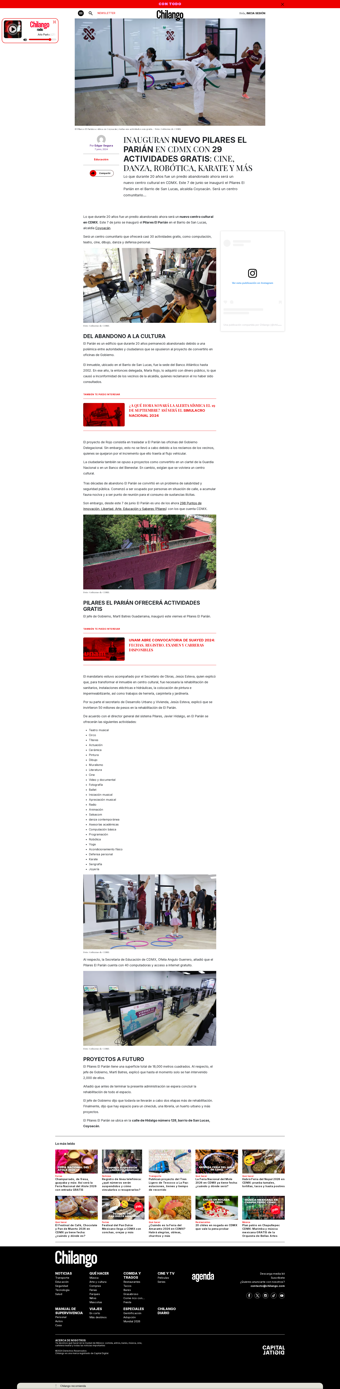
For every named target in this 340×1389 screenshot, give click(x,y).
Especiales (133, 1309)
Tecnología (62, 1290)
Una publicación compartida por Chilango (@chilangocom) (256, 324)
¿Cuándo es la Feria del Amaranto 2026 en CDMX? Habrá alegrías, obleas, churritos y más (167, 1231)
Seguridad (61, 1286)
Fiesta (127, 1302)
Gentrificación (132, 1313)
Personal (60, 1317)
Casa (58, 1325)
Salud (58, 1294)
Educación (101, 159)
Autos (59, 1321)
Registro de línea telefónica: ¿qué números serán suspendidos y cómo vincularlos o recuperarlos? (121, 1184)
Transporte (155, 1176)
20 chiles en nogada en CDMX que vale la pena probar (216, 1227)
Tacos (127, 1286)
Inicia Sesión (255, 13)
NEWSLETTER (106, 13)
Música (246, 1222)
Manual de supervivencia (69, 1311)
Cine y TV (166, 1273)
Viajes (95, 1309)
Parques (94, 1294)
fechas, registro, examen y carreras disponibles (172, 645)
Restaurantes (203, 1222)
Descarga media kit (272, 1273)
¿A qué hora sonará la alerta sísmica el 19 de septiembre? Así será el (172, 410)
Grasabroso (130, 1294)
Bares (127, 1290)
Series (162, 1281)
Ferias (58, 1176)
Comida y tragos (132, 1275)
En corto (94, 1313)
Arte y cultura (98, 1281)
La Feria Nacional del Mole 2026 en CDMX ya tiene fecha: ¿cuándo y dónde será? (217, 1182)
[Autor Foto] (101, 139)
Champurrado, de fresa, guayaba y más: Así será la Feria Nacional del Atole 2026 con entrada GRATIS (76, 1184)
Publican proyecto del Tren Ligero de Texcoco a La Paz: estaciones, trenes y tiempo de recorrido (169, 1184)
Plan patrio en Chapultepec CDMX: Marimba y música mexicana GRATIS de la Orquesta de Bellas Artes (261, 1231)
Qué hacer (201, 1176)
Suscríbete (278, 1277)
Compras (95, 1286)
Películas (163, 1277)
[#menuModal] (81, 13)
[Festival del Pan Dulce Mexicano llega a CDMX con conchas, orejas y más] (123, 1208)
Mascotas (95, 1302)
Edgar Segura (104, 145)
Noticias (106, 1176)
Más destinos (98, 1317)
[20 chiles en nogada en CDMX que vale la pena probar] (217, 1208)
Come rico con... (134, 1298)
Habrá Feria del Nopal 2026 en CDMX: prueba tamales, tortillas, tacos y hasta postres (263, 1182)
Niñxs (93, 1298)
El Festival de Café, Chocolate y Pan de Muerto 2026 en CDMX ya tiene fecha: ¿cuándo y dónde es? (76, 1231)
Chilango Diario (167, 1311)
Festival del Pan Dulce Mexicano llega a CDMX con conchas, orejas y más (121, 1229)
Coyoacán (102, 228)
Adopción (129, 1317)
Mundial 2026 (131, 1321)
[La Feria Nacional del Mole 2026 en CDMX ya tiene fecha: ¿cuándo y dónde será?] (217, 1161)
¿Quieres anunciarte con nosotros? (262, 1281)
